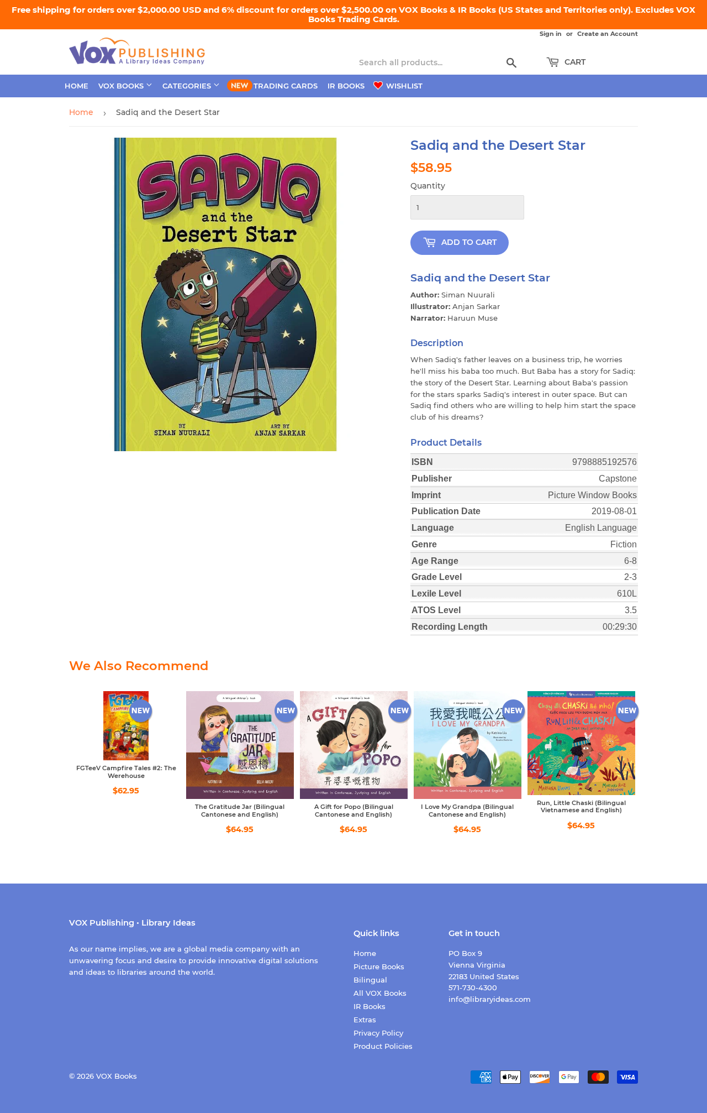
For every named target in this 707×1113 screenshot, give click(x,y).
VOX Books (122, 85)
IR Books (346, 85)
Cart (573, 62)
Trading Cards (286, 85)
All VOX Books (380, 993)
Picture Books (379, 966)
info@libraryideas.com (490, 999)
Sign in (551, 34)
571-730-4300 (473, 987)
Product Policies (383, 1046)
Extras (365, 1019)
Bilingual (370, 979)
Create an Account (607, 34)
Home (76, 85)
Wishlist (403, 85)
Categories (187, 85)
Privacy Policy (378, 1032)
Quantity (427, 186)
